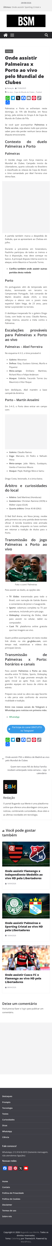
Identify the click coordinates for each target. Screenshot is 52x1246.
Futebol (9, 51)
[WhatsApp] (7, 98)
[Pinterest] (34, 98)
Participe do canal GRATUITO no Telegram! (27, 729)
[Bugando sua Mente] (5, 35)
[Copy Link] (39, 98)
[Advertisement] (26, 207)
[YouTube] (26, 1168)
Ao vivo (10, 92)
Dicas (4, 1125)
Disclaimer (7, 1204)
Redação (10, 88)
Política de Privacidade (13, 1193)
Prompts (6, 1102)
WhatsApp (7, 1131)
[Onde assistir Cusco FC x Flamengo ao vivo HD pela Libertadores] (26, 947)
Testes (5, 1113)
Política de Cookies (11, 1199)
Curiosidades (8, 1119)
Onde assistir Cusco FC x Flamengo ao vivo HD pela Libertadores (23, 978)
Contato (6, 1187)
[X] (18, 98)
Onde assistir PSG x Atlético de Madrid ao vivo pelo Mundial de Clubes (27, 759)
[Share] (7, 102)
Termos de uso (9, 1210)
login (24, 1008)
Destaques (7, 1096)
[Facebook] (23, 98)
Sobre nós (7, 1216)
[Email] (28, 98)
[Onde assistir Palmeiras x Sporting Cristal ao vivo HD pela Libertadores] (26, 895)
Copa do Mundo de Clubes (24, 92)
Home (5, 1181)
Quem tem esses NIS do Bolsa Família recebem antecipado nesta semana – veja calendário (27, 770)
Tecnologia (7, 1108)
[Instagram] (10, 1168)
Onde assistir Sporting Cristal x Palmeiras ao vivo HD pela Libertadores (30, 8)
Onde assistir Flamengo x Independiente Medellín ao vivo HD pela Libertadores (24, 874)
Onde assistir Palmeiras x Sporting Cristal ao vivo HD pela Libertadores (24, 926)
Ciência (5, 1137)
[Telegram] (13, 98)
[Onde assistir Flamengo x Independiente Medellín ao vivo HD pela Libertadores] (26, 843)
